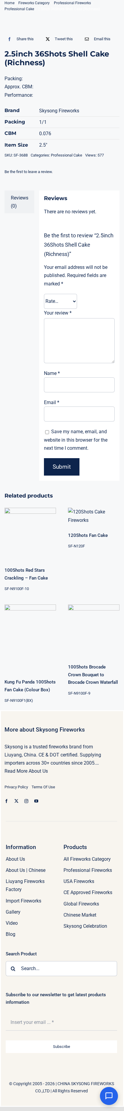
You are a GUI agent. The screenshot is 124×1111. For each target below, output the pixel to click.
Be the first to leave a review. (29, 171)
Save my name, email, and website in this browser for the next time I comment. (75, 440)
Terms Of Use (43, 787)
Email (51, 402)
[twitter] (16, 801)
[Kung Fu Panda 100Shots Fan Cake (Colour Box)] (30, 637)
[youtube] (36, 801)
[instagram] (26, 801)
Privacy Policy (16, 787)
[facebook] (6, 801)
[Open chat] (109, 1096)
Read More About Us (26, 771)
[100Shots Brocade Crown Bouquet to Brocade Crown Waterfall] (93, 630)
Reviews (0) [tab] (19, 202)
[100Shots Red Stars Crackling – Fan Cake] (30, 533)
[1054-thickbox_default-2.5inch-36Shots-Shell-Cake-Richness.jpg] (62, 20)
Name (52, 373)
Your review (58, 313)
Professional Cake (66, 155)
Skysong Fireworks (59, 111)
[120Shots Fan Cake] (93, 516)
